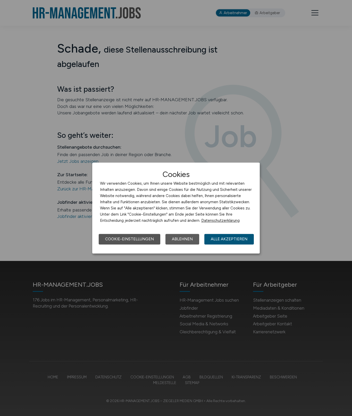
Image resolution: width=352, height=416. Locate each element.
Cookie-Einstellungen (129, 239)
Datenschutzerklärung (220, 220)
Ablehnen (182, 239)
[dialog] (176, 208)
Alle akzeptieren (229, 239)
